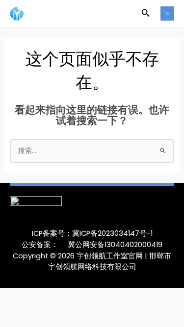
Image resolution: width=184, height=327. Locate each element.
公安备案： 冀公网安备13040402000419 (92, 245)
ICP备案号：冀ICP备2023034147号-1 (92, 233)
